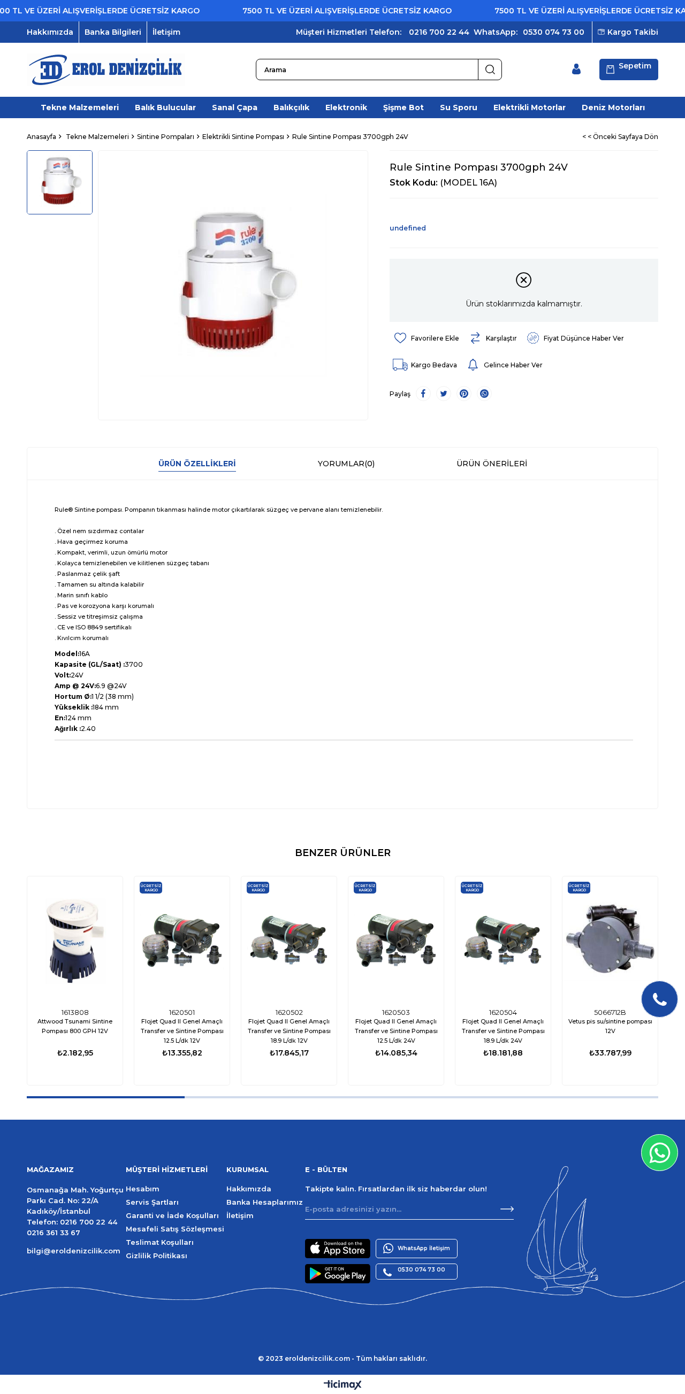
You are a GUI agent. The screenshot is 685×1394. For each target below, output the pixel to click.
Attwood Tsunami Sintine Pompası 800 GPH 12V (74, 1026)
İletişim (166, 32)
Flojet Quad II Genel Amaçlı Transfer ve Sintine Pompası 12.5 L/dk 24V (396, 1031)
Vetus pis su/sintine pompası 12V (610, 1026)
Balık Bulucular (165, 107)
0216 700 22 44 (439, 32)
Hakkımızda (50, 32)
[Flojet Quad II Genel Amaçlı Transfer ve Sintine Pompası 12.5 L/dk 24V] (396, 939)
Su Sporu (458, 107)
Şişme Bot (403, 107)
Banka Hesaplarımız (264, 1202)
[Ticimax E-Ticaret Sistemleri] (343, 1385)
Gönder (507, 1209)
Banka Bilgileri (113, 32)
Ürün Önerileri (491, 463)
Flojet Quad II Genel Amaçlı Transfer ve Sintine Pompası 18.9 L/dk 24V (503, 1031)
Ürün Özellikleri (197, 463)
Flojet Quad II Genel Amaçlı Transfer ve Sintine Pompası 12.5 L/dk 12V (182, 1031)
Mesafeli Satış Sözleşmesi (175, 1228)
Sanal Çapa (234, 107)
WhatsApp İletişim (424, 1248)
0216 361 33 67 (53, 1232)
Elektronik (346, 107)
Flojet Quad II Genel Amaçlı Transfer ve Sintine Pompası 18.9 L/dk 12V (289, 1031)
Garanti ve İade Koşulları (172, 1215)
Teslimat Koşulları (160, 1242)
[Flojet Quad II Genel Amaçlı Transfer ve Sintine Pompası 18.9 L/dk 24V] (503, 939)
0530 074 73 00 (553, 32)
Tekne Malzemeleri (80, 107)
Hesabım (142, 1188)
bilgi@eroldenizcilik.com (73, 1250)
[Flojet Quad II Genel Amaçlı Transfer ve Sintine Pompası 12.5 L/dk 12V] (182, 939)
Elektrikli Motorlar (529, 107)
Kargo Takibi (632, 32)
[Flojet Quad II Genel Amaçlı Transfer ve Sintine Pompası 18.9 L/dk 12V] (289, 939)
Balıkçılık (291, 107)
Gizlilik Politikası (156, 1255)
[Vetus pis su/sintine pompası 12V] (610, 939)
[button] (106, 1097)
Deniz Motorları (613, 107)
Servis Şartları (152, 1202)
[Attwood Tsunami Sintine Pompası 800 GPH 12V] (75, 939)
